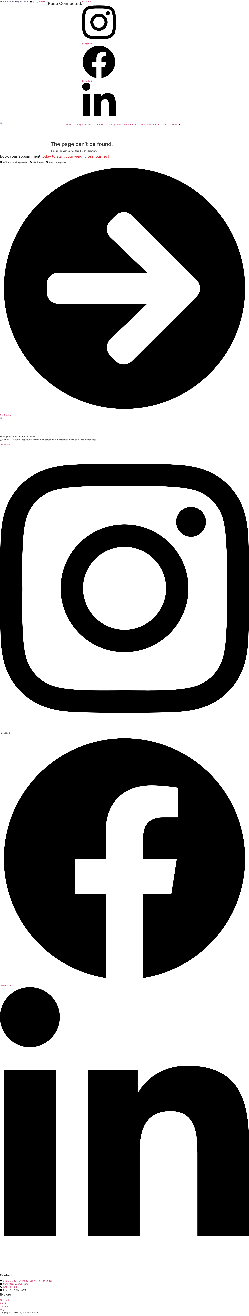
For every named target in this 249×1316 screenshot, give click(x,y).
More (174, 124)
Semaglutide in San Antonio (122, 124)
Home (68, 124)
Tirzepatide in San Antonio (154, 124)
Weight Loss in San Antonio (90, 124)
